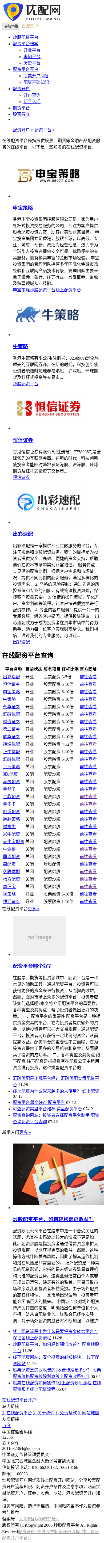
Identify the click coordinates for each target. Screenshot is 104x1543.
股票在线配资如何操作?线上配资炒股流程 (53, 1383)
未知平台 (32, 56)
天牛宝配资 (13, 841)
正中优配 (11, 751)
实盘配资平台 (69, 1109)
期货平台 (21, 108)
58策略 (9, 894)
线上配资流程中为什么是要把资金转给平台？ (55, 1331)
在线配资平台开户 (19, 1400)
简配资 (9, 864)
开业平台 (32, 50)
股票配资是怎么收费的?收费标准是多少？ (53, 1370)
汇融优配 (11, 714)
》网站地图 (88, 1413)
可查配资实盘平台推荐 (35, 1109)
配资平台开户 (25, 69)
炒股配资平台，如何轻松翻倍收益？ (53, 1219)
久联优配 (11, 871)
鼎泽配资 (11, 856)
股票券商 (21, 114)
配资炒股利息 (42, 1376)
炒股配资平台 (25, 37)
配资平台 (42, 130)
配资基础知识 (36, 82)
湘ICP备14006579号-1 (39, 1519)
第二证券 (11, 729)
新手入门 (32, 101)
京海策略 (11, 766)
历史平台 (32, 63)
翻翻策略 (11, 819)
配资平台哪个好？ (33, 966)
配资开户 (21, 88)
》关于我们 (43, 1413)
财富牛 (9, 826)
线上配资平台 (68, 290)
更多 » (33, 908)
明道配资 (11, 811)
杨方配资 (11, 879)
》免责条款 (66, 1413)
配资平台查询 (34, 1121)
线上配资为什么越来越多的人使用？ (47, 1091)
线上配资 (90, 1091)
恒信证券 (23, 440)
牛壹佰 (9, 849)
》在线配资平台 (17, 1413)
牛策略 (20, 346)
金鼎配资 (11, 796)
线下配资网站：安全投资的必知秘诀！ (49, 1357)
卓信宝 (9, 886)
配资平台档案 (25, 43)
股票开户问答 (36, 76)
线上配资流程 (38, 1338)
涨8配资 (10, 774)
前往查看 (88, 677)
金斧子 (9, 789)
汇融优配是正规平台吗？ (37, 1078)
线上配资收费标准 (72, 1376)
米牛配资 (11, 834)
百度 (6, 1425)
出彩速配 (23, 534)
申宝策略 (23, 208)
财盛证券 (11, 721)
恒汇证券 (11, 901)
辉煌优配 (11, 744)
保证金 (19, 1338)
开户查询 (32, 95)
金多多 (9, 804)
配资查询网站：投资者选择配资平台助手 (52, 1115)
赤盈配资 (11, 781)
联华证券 (11, 736)
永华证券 (11, 706)
